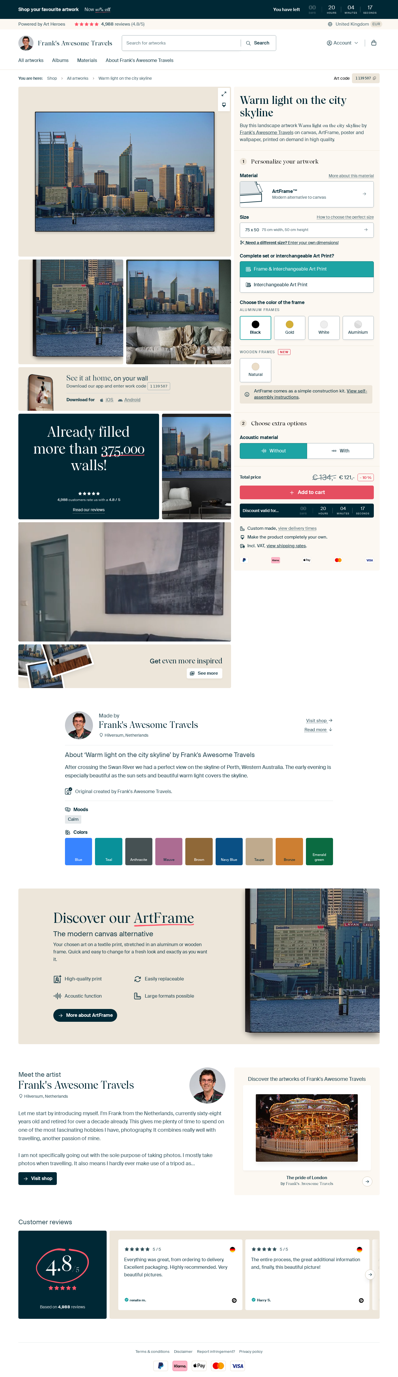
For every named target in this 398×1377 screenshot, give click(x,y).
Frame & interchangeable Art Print (290, 269)
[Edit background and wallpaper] (224, 105)
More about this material (351, 175)
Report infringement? (216, 1351)
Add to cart (311, 492)
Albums (60, 60)
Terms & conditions (152, 1351)
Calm (73, 819)
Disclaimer (183, 1351)
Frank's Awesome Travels (75, 43)
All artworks (30, 60)
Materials (87, 60)
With (344, 451)
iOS (109, 400)
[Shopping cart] (374, 43)
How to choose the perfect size (345, 217)
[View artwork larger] (224, 94)
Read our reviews (89, 509)
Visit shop (317, 721)
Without (278, 451)
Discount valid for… (306, 510)
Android (132, 400)
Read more (316, 730)
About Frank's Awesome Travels (139, 60)
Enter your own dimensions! (292, 242)
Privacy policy (251, 1351)
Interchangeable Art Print (280, 285)
